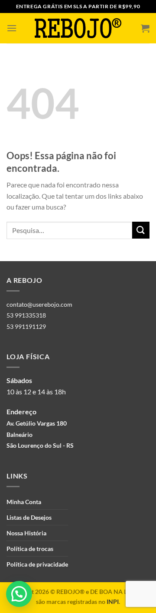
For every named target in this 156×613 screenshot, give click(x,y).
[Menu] (11, 28)
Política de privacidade (37, 564)
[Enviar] (141, 230)
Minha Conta (23, 501)
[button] (19, 594)
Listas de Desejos (29, 517)
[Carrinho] (145, 28)
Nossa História (26, 533)
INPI (113, 601)
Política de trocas (29, 548)
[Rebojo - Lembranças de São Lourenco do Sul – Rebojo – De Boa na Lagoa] (78, 28)
